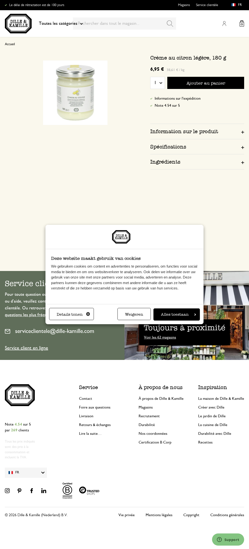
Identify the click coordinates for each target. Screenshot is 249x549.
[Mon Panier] (242, 23)
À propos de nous (161, 387)
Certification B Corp (155, 442)
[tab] (197, 131)
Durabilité (147, 425)
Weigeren (134, 314)
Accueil (10, 44)
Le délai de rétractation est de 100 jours (36, 5)
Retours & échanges (95, 425)
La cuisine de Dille (212, 425)
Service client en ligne (26, 348)
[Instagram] (7, 490)
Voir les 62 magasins (160, 337)
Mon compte (224, 23)
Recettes (205, 442)
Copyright (191, 515)
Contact (85, 399)
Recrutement (149, 416)
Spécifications (168, 147)
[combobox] (124, 23)
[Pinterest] (19, 490)
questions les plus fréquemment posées (40, 315)
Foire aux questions (94, 407)
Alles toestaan (175, 314)
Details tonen (70, 314)
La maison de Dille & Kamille (221, 399)
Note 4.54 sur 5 (167, 105)
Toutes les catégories (58, 23)
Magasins (184, 5)
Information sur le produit (184, 131)
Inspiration (212, 387)
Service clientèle (207, 5)
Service (88, 387)
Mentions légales (159, 515)
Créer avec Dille (211, 407)
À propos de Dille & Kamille (161, 399)
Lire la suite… (90, 434)
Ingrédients (165, 162)
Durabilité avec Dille (214, 434)
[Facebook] (31, 490)
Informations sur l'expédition (178, 98)
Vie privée (126, 515)
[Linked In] (43, 490)
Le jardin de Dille (212, 416)
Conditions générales (227, 515)
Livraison (86, 416)
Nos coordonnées (153, 434)
